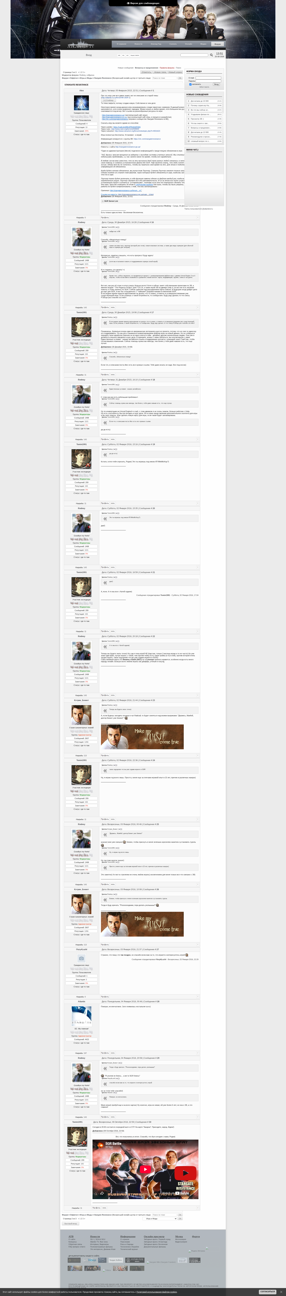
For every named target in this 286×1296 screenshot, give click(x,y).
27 (158, 949)
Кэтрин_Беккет (81, 700)
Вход (89, 55)
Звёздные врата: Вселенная (155, 1244)
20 (154, 508)
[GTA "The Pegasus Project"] (136, 1270)
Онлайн (188, 44)
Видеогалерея (181, 1242)
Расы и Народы (126, 1244)
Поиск (178, 68)
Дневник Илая (109, 1249)
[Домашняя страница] (113, 307)
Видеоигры (104, 1244)
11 (85, 375)
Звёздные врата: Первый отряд (157, 1239)
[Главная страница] (81, 44)
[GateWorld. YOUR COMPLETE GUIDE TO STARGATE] (88, 1262)
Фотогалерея (180, 1239)
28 (158, 1001)
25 (158, 824)
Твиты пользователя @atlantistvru (198, 209)
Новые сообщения (125, 68)
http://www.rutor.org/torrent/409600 (125, 129)
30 (150, 1122)
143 (85, 308)
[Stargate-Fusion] (194, 1262)
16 (152, 222)
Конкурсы (73, 1242)
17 (152, 312)
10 (86, 127)
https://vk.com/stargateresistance (147, 139)
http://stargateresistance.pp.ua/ (127, 147)
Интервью (94, 1244)
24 (154, 760)
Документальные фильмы (155, 1247)
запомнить (196, 84)
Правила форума (167, 68)
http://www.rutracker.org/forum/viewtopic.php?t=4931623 (137, 131)
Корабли (135, 1247)
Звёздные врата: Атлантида (155, 1242)
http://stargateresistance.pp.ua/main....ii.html (135, 194)
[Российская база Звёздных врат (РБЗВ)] (91, 1270)
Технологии (125, 1247)
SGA (97, 1239)
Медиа (203, 44)
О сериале (121, 44)
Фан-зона (104, 1242)
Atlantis (81, 1001)
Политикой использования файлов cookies (157, 1292)
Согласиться (268, 1292)
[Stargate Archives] (115, 1262)
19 (154, 444)
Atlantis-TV (94, 1242)
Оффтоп (74, 78)
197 (85, 1053)
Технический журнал (129, 1249)
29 (158, 1058)
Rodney (82, 75)
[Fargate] (119, 1270)
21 (154, 572)
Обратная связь (75, 1244)
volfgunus (90, 75)
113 (85, 756)
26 (158, 889)
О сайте (72, 1239)
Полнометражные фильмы (101, 1247)
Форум (218, 44)
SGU (103, 1239)
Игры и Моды (86, 78)
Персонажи (125, 1242)
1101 (86, 264)
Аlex (81, 90)
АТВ (71, 1236)
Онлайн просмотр (154, 1236)
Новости (138, 44)
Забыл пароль (204, 87)
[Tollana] (106, 1270)
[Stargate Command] (73, 1262)
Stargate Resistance (103, 78)
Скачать (173, 44)
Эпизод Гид (156, 44)
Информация (127, 1236)
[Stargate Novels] (134, 1262)
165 (86, 354)
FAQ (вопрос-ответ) (77, 1247)
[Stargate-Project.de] (181, 1262)
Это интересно (96, 1249)
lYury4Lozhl (81, 949)
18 (154, 380)
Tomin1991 (81, 312)
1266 (86, 742)
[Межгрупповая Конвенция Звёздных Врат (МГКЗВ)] (74, 1270)
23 (154, 700)
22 (154, 636)
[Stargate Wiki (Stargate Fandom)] (160, 1262)
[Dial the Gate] (101, 1262)
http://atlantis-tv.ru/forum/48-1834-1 (116, 98)
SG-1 (92, 1239)
